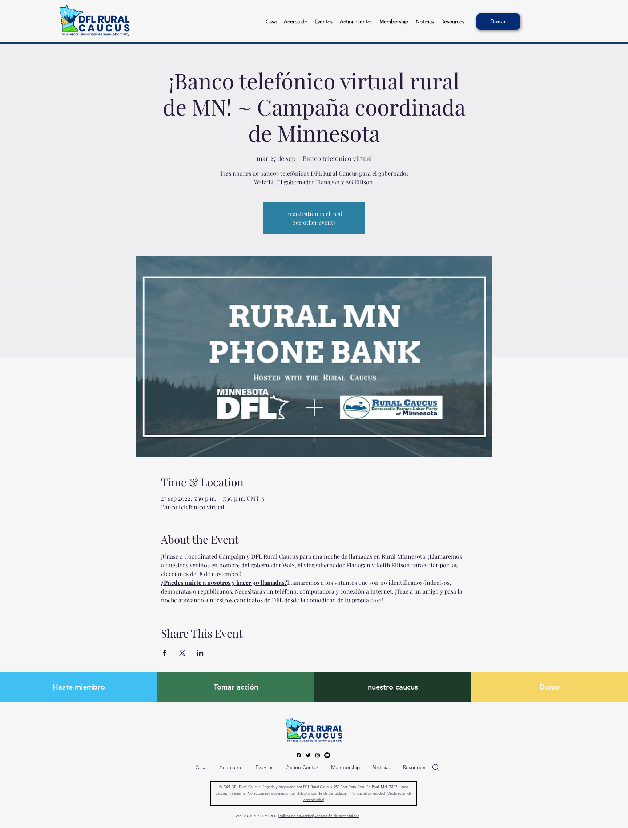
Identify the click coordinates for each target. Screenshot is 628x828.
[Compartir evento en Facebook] (164, 653)
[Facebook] (299, 755)
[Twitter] (308, 755)
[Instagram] (318, 755)
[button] (453, 21)
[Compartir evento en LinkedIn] (200, 653)
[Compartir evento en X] (182, 653)
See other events (314, 222)
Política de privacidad (367, 793)
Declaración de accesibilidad (336, 815)
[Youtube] (327, 755)
